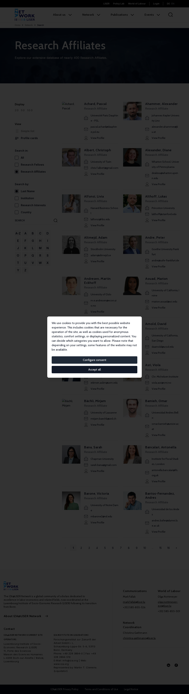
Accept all (94, 369)
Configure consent (94, 360)
